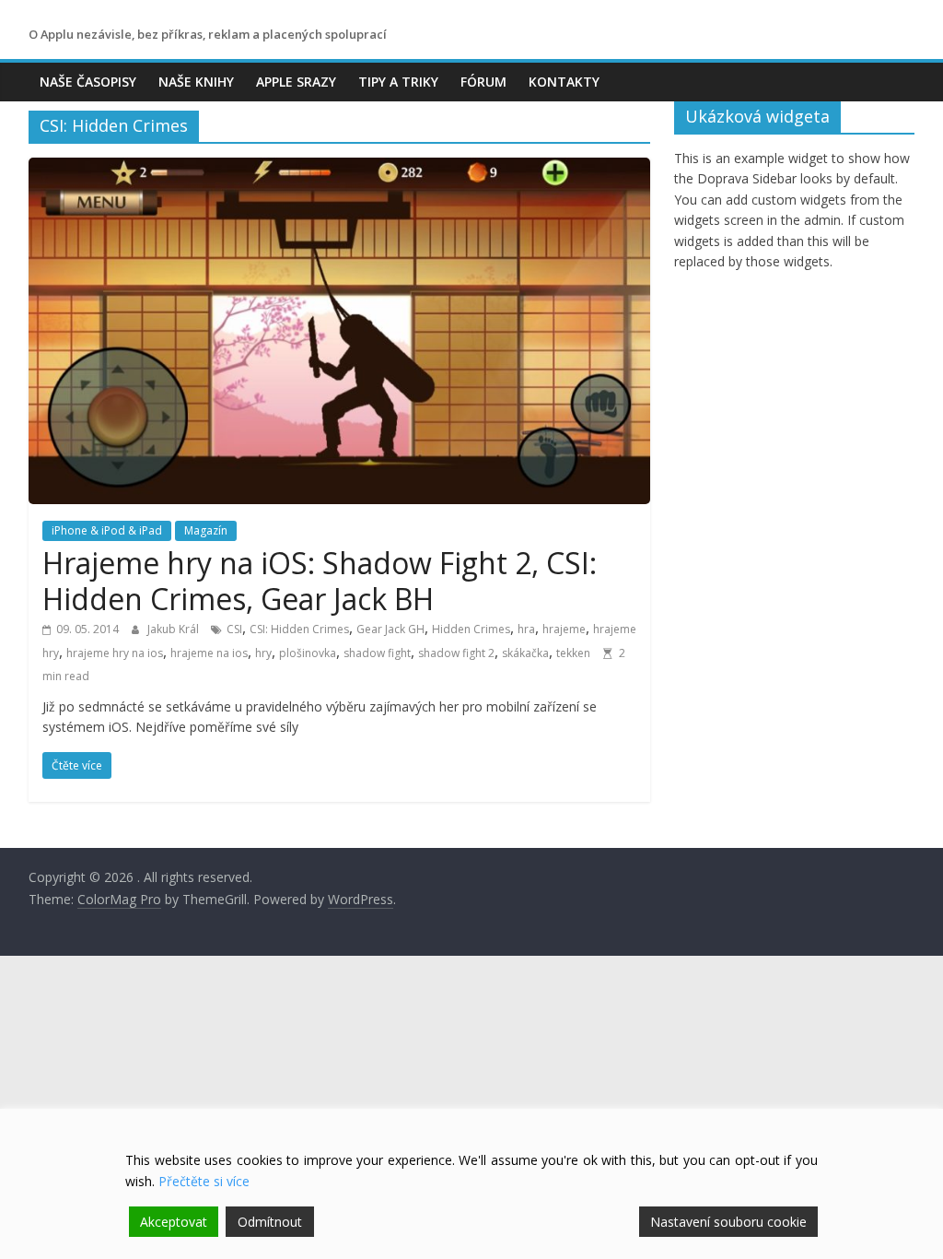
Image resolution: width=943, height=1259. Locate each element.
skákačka (525, 653)
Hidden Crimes (471, 629)
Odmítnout (270, 1221)
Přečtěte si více (204, 1181)
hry (263, 653)
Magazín (205, 530)
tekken (573, 653)
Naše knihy (196, 81)
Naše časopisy (88, 81)
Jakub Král (174, 629)
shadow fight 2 (456, 653)
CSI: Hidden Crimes (299, 629)
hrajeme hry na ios (114, 653)
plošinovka (307, 653)
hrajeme (564, 629)
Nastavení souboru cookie (728, 1221)
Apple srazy (296, 81)
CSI (234, 629)
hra (526, 629)
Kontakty (564, 81)
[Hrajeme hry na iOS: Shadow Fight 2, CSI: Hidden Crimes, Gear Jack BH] (339, 169)
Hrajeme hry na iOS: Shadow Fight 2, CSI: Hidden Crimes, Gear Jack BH (319, 580)
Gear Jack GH (390, 629)
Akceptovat (173, 1221)
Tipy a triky (398, 81)
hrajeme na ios (209, 653)
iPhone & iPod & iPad (107, 530)
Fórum (483, 81)
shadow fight (377, 653)
